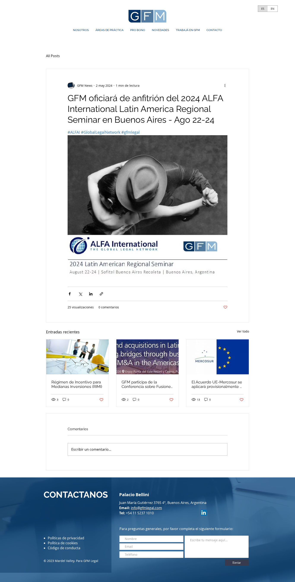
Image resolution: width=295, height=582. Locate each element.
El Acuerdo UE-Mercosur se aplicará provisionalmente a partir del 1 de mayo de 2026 (217, 384)
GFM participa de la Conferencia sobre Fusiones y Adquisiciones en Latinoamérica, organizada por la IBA (147, 384)
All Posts (53, 55)
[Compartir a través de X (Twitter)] (80, 294)
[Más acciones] (224, 85)
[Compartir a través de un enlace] (101, 294)
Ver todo (243, 331)
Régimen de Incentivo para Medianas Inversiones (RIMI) (76, 384)
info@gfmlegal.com (146, 507)
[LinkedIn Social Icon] (204, 513)
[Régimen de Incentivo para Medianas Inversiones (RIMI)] (77, 356)
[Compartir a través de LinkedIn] (91, 294)
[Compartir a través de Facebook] (70, 294)
